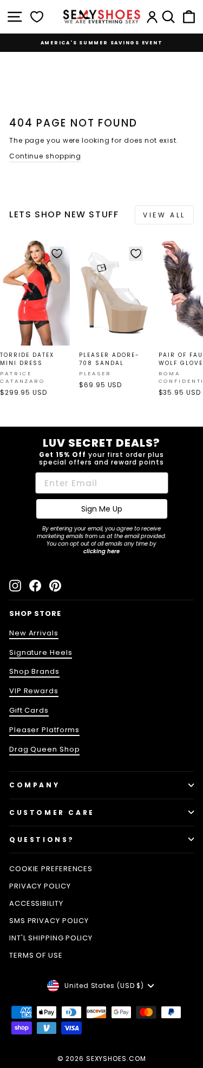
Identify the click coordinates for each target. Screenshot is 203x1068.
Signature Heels (40, 652)
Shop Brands (34, 671)
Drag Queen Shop (44, 749)
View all (164, 215)
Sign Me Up (101, 508)
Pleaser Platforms (44, 730)
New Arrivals (33, 633)
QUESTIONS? (42, 839)
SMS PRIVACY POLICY (49, 921)
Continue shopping (45, 156)
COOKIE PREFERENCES (51, 869)
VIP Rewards (33, 691)
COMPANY (34, 785)
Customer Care (52, 812)
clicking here (101, 551)
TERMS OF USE (36, 955)
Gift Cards (29, 710)
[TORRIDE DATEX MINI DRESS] (35, 293)
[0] (37, 17)
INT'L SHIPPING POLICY (51, 938)
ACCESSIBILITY (36, 903)
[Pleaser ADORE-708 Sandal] (114, 293)
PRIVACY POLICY (40, 886)
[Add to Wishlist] (57, 254)
